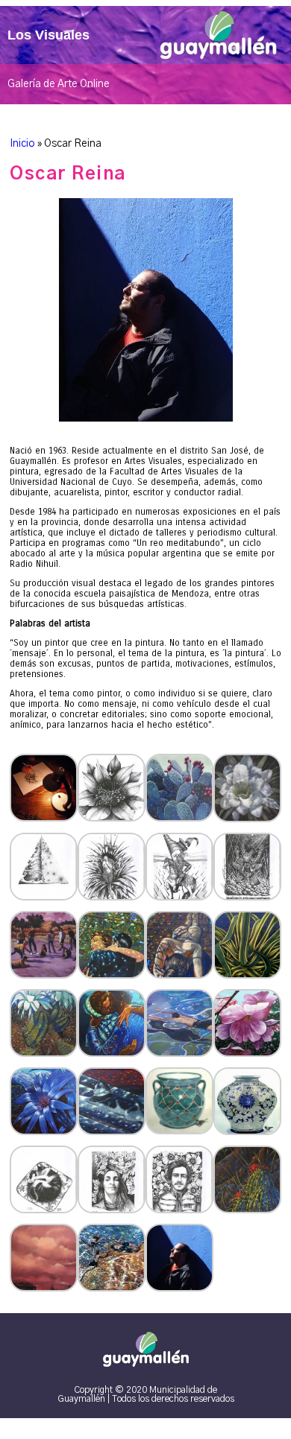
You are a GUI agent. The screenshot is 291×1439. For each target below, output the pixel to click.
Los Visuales (48, 35)
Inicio (22, 144)
